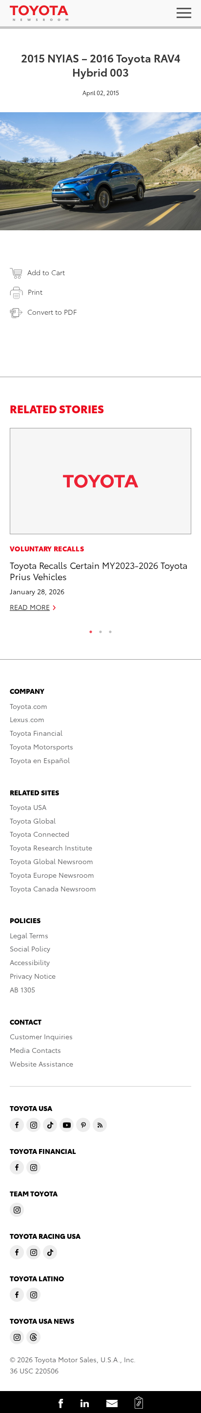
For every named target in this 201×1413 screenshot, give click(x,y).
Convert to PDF (52, 312)
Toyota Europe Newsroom (52, 875)
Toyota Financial (36, 733)
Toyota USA (28, 807)
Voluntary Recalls (47, 548)
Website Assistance (41, 1064)
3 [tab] (110, 629)
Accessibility (30, 962)
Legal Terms (29, 935)
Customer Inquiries (41, 1036)
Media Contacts (35, 1050)
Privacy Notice (33, 976)
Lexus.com (27, 719)
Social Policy (30, 948)
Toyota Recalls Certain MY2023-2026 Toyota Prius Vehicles (98, 570)
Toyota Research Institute (51, 847)
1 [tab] (90, 629)
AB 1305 (22, 989)
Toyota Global (33, 821)
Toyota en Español (40, 760)
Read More (30, 607)
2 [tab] (100, 629)
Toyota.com (28, 706)
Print (35, 292)
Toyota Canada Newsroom (53, 888)
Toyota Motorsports (41, 746)
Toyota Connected (39, 834)
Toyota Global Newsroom (51, 861)
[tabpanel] (100, 524)
